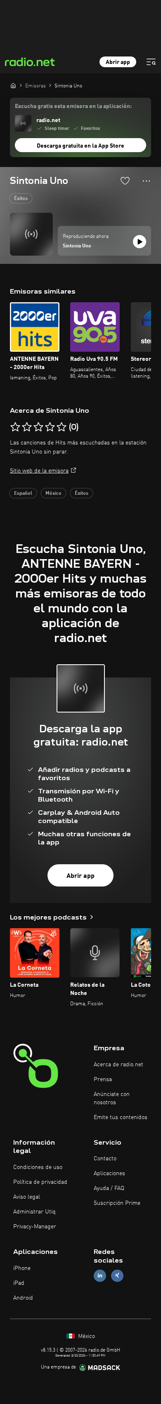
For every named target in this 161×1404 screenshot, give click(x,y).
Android (23, 1298)
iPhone (22, 1268)
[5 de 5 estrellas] (61, 427)
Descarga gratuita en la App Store (80, 146)
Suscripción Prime (117, 1203)
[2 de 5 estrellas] (27, 427)
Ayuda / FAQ (109, 1188)
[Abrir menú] (151, 62)
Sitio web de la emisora (39, 471)
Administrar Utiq (34, 1212)
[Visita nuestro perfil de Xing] (117, 1275)
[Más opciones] (146, 181)
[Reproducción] (139, 241)
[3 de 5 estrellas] (38, 427)
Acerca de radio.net (118, 1065)
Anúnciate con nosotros (112, 1098)
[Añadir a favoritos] (125, 180)
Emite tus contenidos (120, 1117)
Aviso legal (26, 1197)
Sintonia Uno (77, 246)
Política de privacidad (40, 1182)
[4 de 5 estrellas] (50, 427)
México (53, 493)
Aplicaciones (109, 1173)
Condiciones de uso (37, 1167)
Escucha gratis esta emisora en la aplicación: (73, 106)
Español (23, 493)
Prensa (103, 1079)
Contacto (105, 1159)
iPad (18, 1283)
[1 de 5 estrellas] (15, 427)
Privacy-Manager (34, 1227)
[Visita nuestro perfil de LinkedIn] (100, 1275)
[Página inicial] (13, 85)
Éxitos (21, 198)
